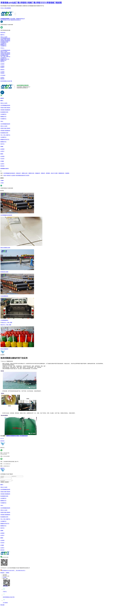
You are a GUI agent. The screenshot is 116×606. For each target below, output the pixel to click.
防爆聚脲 (67, 173)
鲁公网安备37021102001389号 (8, 570)
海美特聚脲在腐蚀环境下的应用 (22, 175)
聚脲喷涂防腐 (9, 435)
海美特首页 (2, 32)
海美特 (4, 175)
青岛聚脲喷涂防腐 (24, 435)
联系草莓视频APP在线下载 (6, 81)
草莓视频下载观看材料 (5, 40)
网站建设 (2, 572)
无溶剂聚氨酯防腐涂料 (5, 38)
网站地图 (7, 8)
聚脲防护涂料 (31, 173)
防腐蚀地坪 (18, 173)
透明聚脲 (48, 173)
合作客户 (2, 67)
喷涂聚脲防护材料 (4, 42)
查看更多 (2, 468)
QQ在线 (4, 577)
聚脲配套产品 (3, 44)
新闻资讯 (2, 69)
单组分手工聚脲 (54, 173)
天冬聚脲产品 (3, 43)
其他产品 (2, 61)
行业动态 (2, 73)
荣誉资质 (2, 78)
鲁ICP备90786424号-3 (19, 570)
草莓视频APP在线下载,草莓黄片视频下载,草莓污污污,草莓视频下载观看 (31, 2)
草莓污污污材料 (3, 36)
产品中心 (2, 8)
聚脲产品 (2, 34)
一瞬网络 (7, 572)
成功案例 (2, 63)
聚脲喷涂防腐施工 (16, 435)
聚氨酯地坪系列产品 (4, 59)
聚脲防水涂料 (25, 173)
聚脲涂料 (43, 173)
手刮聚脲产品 (3, 45)
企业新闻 (2, 71)
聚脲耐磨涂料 (61, 173)
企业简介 (2, 77)
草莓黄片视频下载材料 (5, 39)
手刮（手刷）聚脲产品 (5, 56)
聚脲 (10, 8)
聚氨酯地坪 (37, 173)
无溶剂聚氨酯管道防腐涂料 (9, 173)
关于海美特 (2, 75)
